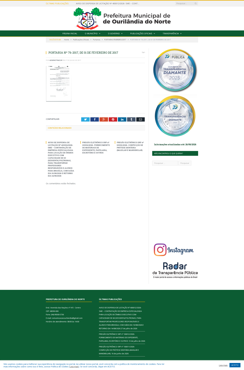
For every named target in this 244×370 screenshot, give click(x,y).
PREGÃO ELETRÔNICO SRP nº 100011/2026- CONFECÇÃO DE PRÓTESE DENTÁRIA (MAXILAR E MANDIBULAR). (130, 146)
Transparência (171, 33)
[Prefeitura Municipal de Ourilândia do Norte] (122, 17)
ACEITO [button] (234, 365)
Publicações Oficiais (141, 33)
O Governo (114, 33)
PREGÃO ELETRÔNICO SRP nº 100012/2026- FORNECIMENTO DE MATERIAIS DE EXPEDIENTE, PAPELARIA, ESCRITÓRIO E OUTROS (96, 147)
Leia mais (74, 366)
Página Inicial (69, 33)
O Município (91, 33)
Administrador (56, 60)
